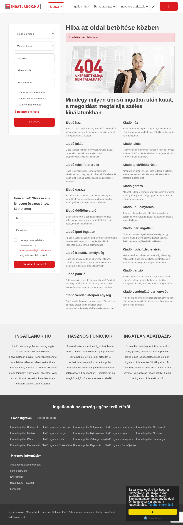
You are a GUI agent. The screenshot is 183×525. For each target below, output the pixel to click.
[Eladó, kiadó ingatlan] (120, 69)
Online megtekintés (30, 104)
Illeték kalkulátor (19, 470)
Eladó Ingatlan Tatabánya (150, 439)
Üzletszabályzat (16, 517)
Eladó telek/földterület (82, 165)
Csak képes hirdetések (32, 92)
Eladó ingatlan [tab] (21, 418)
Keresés (34, 122)
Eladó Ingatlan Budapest (24, 427)
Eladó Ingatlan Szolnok (149, 433)
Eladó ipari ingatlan (80, 232)
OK (152, 512)
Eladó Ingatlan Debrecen (56, 427)
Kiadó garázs (133, 186)
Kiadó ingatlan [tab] (46, 417)
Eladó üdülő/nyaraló (81, 210)
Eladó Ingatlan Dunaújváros (120, 445)
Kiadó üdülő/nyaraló (138, 207)
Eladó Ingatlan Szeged (54, 433)
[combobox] (34, 58)
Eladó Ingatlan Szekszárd (150, 427)
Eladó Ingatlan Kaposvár (87, 445)
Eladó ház (73, 122)
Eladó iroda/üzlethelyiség (85, 253)
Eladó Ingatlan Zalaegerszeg (89, 439)
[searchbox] (34, 58)
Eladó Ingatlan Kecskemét (25, 445)
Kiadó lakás (132, 144)
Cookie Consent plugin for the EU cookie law (153, 518)
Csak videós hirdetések (32, 98)
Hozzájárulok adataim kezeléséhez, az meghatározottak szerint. (35, 248)
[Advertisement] (34, 162)
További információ (160, 504)
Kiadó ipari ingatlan (138, 228)
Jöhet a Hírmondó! (34, 264)
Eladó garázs (75, 189)
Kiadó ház (130, 122)
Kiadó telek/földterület (140, 165)
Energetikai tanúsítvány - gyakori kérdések (22, 482)
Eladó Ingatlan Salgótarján (88, 427)
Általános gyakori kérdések (25, 464)
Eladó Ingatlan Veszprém (119, 439)
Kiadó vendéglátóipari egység (145, 291)
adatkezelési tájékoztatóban (35, 250)
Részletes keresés (27, 111)
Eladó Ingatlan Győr (53, 439)
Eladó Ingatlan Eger (116, 433)
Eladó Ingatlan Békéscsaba (120, 427)
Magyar (55, 6)
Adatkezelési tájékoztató (81, 512)
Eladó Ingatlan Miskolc (23, 433)
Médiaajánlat (32, 512)
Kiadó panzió (133, 270)
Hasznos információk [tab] (26, 455)
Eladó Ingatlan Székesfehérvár (59, 445)
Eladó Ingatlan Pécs (21, 439)
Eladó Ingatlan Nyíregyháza (89, 433)
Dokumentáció (59, 512)
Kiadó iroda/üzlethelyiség (142, 249)
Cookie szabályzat (105, 512)
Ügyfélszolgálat (16, 512)
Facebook (46, 512)
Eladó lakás (74, 144)
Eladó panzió (75, 274)
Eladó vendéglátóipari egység (88, 295)
